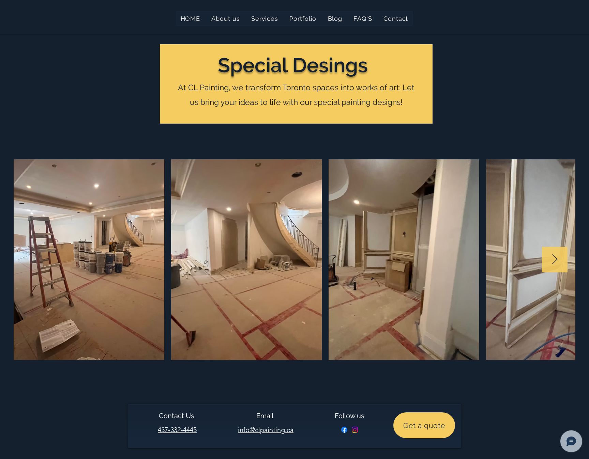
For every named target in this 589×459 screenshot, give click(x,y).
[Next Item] (555, 259)
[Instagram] (355, 430)
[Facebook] (344, 430)
